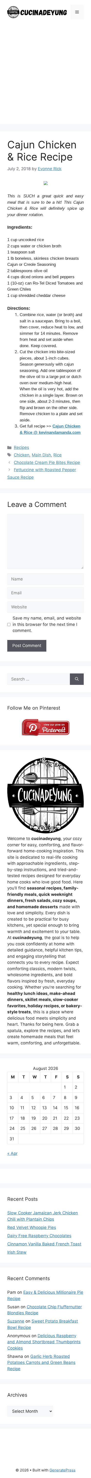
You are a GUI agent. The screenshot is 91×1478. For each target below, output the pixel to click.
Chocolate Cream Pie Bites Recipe (47, 462)
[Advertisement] (45, 78)
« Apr (12, 1153)
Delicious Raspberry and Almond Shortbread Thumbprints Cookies (44, 1342)
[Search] (77, 679)
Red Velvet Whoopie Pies (31, 1227)
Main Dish (41, 455)
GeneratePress (62, 1470)
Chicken (21, 455)
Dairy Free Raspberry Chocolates (39, 1235)
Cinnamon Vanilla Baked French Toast (44, 1244)
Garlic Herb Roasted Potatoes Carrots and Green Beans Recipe (41, 1362)
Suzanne (15, 1321)
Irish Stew (16, 1252)
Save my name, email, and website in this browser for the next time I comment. (47, 624)
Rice (57, 455)
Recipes (21, 447)
